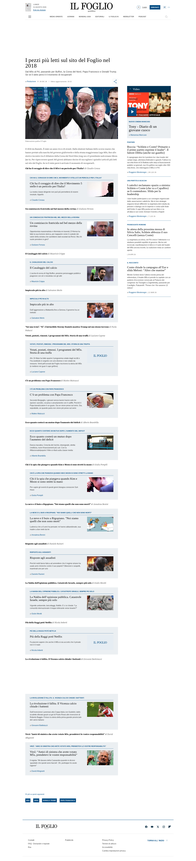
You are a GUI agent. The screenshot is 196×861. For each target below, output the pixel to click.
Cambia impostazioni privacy (114, 851)
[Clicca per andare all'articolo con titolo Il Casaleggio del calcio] (100, 274)
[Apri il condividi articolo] (115, 81)
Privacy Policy (108, 840)
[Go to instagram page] (164, 827)
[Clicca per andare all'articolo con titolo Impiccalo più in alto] (100, 311)
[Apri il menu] (29, 16)
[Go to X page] (158, 827)
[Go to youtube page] (152, 827)
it (164, 7)
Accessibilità (107, 847)
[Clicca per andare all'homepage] (46, 827)
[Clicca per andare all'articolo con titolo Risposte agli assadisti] (100, 566)
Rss (29, 847)
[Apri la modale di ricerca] (166, 16)
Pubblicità (69, 840)
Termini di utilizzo (109, 844)
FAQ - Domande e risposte (39, 844)
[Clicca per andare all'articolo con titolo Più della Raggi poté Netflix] (100, 643)
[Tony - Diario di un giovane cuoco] (149, 104)
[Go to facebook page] (146, 827)
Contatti (31, 840)
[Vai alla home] (91, 7)
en (169, 7)
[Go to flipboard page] (170, 827)
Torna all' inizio (155, 841)
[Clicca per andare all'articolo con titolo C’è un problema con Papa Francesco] (100, 404)
